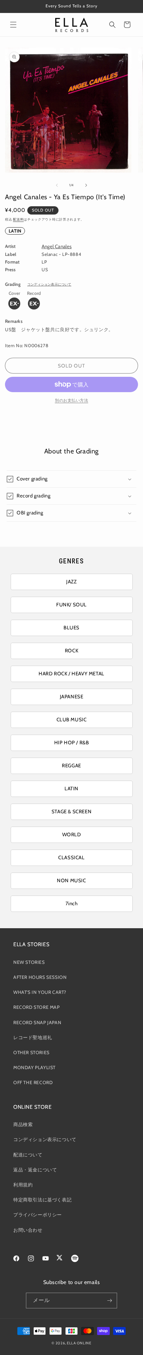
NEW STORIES (29, 962)
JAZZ (71, 582)
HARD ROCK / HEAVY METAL (71, 674)
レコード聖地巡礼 (32, 1037)
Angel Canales (57, 247)
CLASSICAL (71, 858)
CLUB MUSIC (72, 720)
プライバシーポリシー (37, 1215)
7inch (72, 904)
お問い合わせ (28, 1230)
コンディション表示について (49, 284)
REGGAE (71, 766)
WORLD (71, 835)
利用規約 (23, 1185)
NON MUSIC (71, 881)
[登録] (109, 1300)
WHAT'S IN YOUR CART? (39, 992)
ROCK (71, 651)
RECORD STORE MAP (36, 1007)
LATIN (15, 231)
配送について (28, 1155)
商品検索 (23, 1124)
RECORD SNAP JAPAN (37, 1022)
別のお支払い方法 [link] (71, 400)
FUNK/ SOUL (71, 605)
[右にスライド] (86, 185)
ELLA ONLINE (79, 1343)
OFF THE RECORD (33, 1082)
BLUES (71, 628)
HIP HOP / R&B (71, 743)
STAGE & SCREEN (71, 812)
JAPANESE (71, 697)
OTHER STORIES (31, 1052)
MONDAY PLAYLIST (34, 1067)
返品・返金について (35, 1170)
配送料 (18, 219)
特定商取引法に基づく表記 (42, 1200)
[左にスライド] (57, 185)
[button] (13, 24)
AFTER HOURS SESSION (40, 977)
